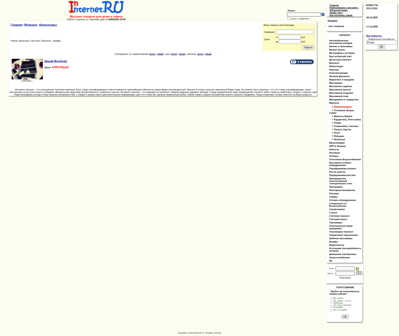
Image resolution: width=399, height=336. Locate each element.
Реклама (334, 193)
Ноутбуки (334, 152)
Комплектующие (338, 73)
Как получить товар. (341, 15)
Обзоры (333, 156)
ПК (330, 261)
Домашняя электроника (342, 254)
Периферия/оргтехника (342, 168)
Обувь (337, 123)
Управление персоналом (343, 235)
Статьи (333, 212)
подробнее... (27, 80)
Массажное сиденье (340, 86)
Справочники (337, 209)
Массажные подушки (341, 93)
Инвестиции (336, 66)
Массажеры (335, 83)
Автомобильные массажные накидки (340, 41)
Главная (16, 24)
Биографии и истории (342, 53)
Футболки (339, 139)
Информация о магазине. (344, 7)
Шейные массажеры (340, 238)
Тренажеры (335, 222)
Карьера (334, 69)
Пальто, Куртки (342, 129)
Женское (334, 63)
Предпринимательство (342, 175)
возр (152, 54)
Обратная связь (339, 10)
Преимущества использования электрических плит (340, 181)
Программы (336, 187)
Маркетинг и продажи (341, 79)
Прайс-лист (336, 12)
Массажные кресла (340, 89)
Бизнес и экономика (340, 46)
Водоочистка (336, 245)
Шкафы (333, 241)
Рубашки (339, 136)
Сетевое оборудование (342, 200)
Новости (334, 149)
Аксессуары (48, 24)
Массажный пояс (339, 96)
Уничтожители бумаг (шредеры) (341, 227)
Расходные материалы (342, 190)
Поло (337, 133)
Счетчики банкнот (339, 216)
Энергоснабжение (339, 257)
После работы (337, 172)
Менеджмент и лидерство (343, 99)
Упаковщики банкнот (341, 231)
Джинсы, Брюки (343, 116)
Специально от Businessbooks (338, 204)
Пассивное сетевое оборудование (340, 163)
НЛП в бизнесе (337, 146)
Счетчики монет (338, 219)
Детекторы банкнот (340, 59)
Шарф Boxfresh (55, 61)
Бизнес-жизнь (337, 49)
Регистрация (345, 277)
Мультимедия (337, 143)
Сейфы (333, 197)
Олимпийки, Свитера (346, 126)
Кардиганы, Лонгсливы (347, 119)
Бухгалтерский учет (340, 56)
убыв (160, 54)
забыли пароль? (359, 273)
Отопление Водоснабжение (345, 159)
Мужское (30, 24)
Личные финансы (339, 76)
